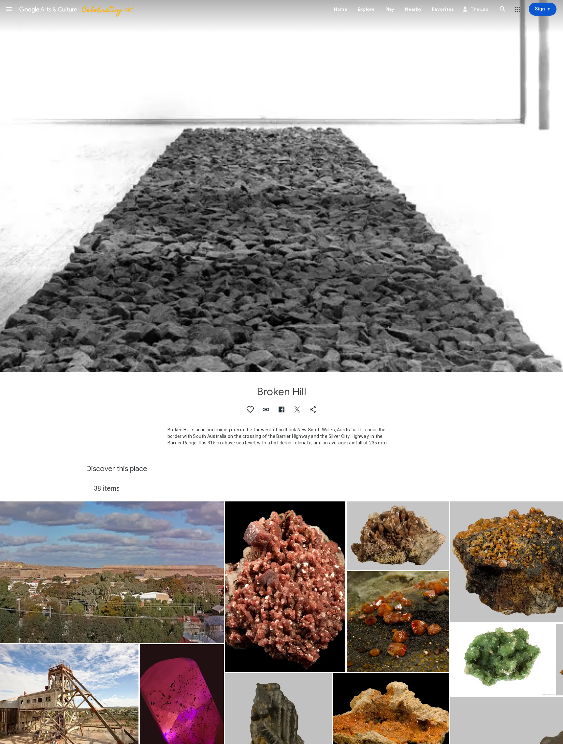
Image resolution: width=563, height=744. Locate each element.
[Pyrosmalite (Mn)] (285, 586)
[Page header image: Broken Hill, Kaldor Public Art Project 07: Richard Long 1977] (281, 186)
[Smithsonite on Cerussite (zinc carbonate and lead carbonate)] (502, 659)
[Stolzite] (398, 621)
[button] (9, 9)
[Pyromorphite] (398, 535)
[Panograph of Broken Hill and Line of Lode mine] (112, 572)
